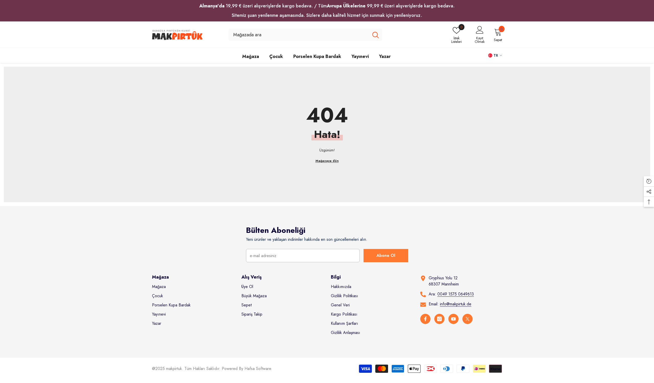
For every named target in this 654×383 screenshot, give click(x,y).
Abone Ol (386, 255)
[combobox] (299, 35)
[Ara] (305, 35)
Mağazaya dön (327, 161)
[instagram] (439, 319)
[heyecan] (467, 319)
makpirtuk (174, 369)
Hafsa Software (257, 369)
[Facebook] (425, 319)
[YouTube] (453, 319)
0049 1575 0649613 (455, 294)
